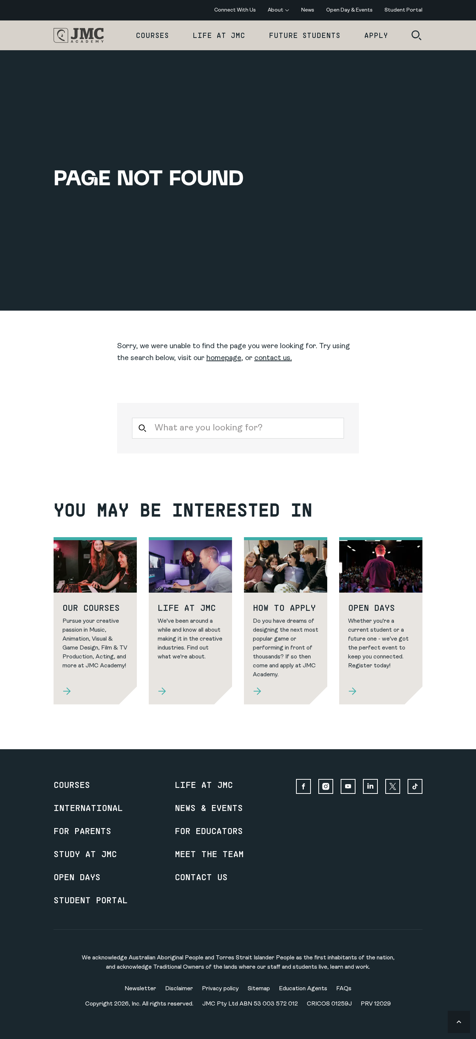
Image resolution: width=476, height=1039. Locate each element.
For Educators (209, 830)
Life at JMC (219, 35)
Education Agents (303, 989)
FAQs (343, 989)
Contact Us (201, 876)
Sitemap (259, 989)
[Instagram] (325, 786)
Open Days (77, 876)
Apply (376, 35)
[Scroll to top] (459, 1022)
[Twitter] (392, 786)
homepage (223, 358)
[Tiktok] (415, 786)
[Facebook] (303, 786)
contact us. (273, 358)
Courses (152, 35)
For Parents (82, 830)
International (88, 807)
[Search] (416, 35)
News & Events (209, 807)
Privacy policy (220, 989)
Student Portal (91, 899)
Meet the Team (209, 853)
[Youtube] (348, 786)
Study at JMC (85, 853)
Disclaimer (179, 989)
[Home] (79, 35)
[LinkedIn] (370, 786)
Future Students (304, 35)
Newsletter (140, 989)
